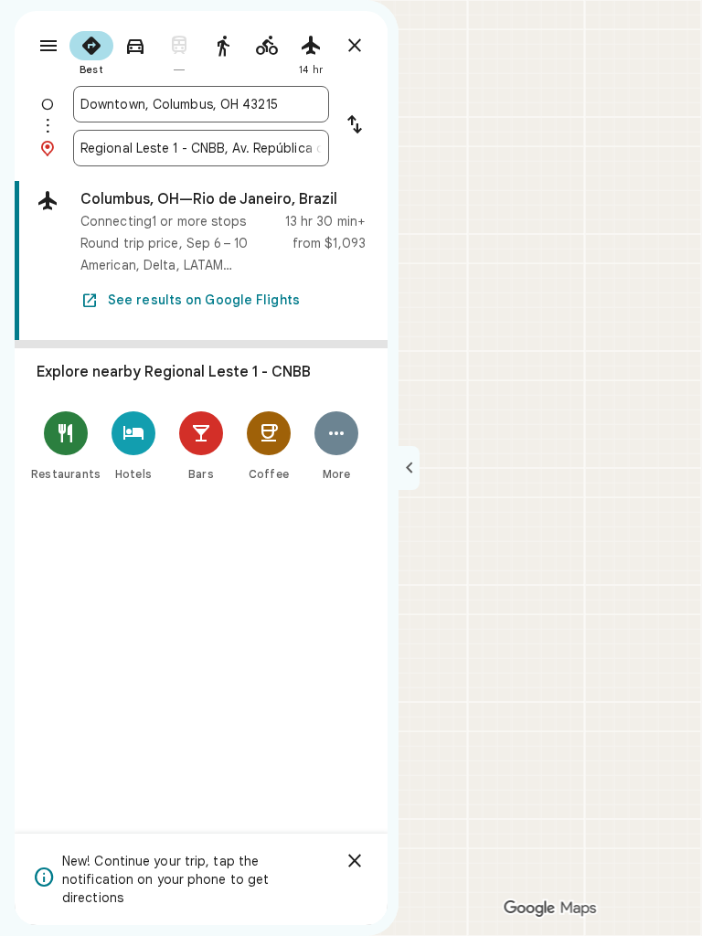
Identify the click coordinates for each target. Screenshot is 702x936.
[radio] (91, 51)
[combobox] (201, 104)
